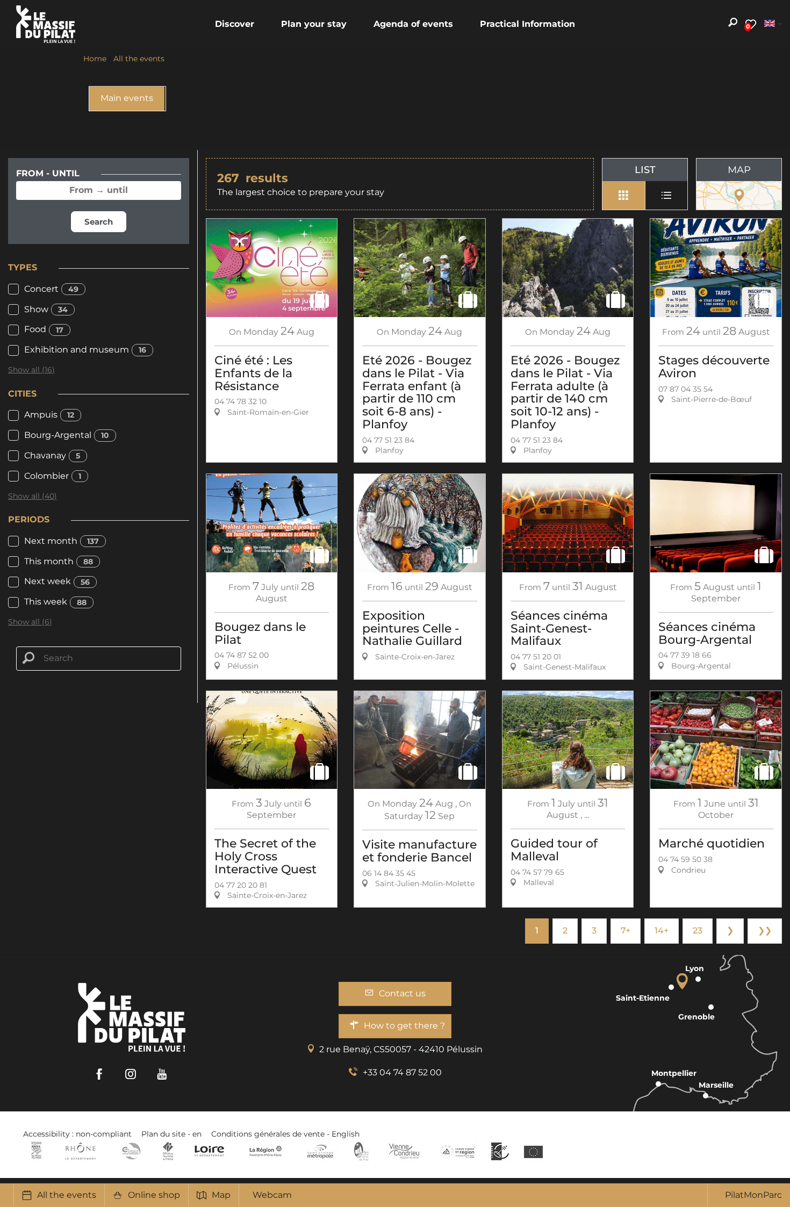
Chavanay (52, 455)
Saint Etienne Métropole (320, 1151)
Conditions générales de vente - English (285, 1134)
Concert (51, 289)
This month (58, 561)
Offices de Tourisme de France (168, 1151)
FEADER (458, 1151)
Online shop (154, 1195)
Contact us (402, 993)
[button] (235, 24)
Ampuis (49, 414)
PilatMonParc (753, 1195)
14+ (662, 930)
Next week (57, 581)
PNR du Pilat (362, 1151)
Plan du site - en (171, 1134)
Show (46, 309)
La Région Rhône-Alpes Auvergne (265, 1151)
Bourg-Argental (66, 435)
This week (55, 602)
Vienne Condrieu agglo (405, 1151)
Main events (126, 98)
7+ (625, 930)
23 (697, 930)
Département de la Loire (209, 1151)
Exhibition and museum (85, 349)
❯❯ (765, 930)
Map (221, 1195)
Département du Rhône (80, 1151)
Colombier (52, 476)
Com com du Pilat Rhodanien (130, 1151)
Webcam (272, 1195)
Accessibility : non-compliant (77, 1134)
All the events (66, 1195)
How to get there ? (404, 1026)
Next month (61, 541)
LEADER (500, 1151)
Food (43, 329)
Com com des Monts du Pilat (36, 1151)
